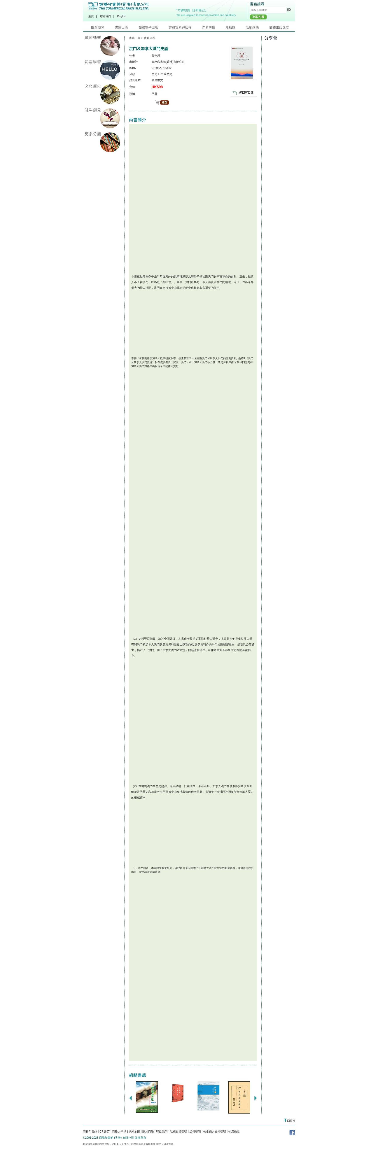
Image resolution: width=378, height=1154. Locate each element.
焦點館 (236, 28)
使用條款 (234, 1131)
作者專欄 (214, 28)
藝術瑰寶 (102, 46)
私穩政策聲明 (178, 1131)
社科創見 (102, 118)
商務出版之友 (281, 28)
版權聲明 (195, 1131)
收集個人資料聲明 (214, 1131)
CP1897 (105, 1131)
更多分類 (102, 142)
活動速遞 (257, 28)
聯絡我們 (105, 16)
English (121, 16)
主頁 (91, 16)
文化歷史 (102, 94)
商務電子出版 (153, 28)
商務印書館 (90, 1131)
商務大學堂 (119, 1131)
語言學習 (102, 70)
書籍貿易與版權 (185, 28)
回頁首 (291, 1120)
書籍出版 (126, 28)
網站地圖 (134, 1131)
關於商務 (103, 28)
